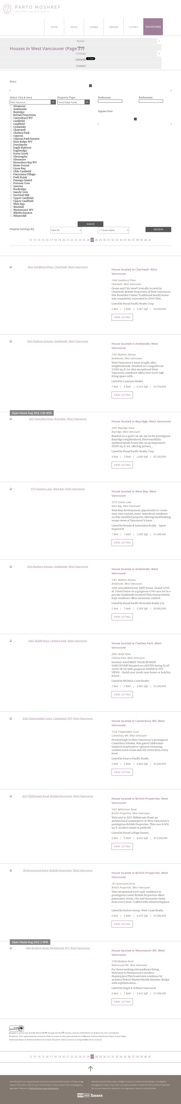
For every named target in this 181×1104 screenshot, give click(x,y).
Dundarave (20, 144)
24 (79, 240)
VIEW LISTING (122, 317)
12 (30, 240)
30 (104, 240)
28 (96, 240)
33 (116, 240)
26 (88, 240)
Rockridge (19, 189)
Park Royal (20, 177)
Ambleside (20, 109)
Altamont (19, 106)
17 (51, 240)
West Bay (19, 204)
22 (71, 240)
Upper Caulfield (23, 201)
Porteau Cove (21, 183)
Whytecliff (19, 215)
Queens (18, 186)
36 (129, 240)
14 (38, 240)
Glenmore (19, 159)
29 (100, 240)
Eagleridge (20, 150)
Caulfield (19, 124)
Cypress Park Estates (26, 138)
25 (84, 240)
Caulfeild (19, 121)
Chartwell (19, 129)
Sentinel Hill (21, 195)
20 (63, 240)
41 (149, 240)
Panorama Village (24, 174)
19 (59, 240)
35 (125, 240)
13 (34, 240)
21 (67, 240)
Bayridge (19, 112)
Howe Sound (21, 165)
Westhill (18, 207)
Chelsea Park (21, 132)
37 (133, 240)
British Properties (24, 115)
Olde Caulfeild (22, 171)
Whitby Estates (22, 212)
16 (47, 240)
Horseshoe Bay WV (25, 162)
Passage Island (22, 180)
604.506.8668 (153, 26)
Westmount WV (23, 209)
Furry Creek (20, 153)
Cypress (18, 135)
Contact (81, 65)
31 (108, 240)
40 (145, 240)
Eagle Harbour (22, 147)
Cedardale (19, 126)
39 (141, 240)
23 (75, 240)
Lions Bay (19, 168)
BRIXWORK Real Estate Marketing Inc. (44, 1088)
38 (137, 240)
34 (120, 240)
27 (92, 240)
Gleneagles (20, 156)
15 (43, 240)
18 (55, 240)
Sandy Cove (20, 192)
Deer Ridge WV (22, 141)
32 (112, 240)
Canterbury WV (23, 118)
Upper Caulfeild (23, 198)
